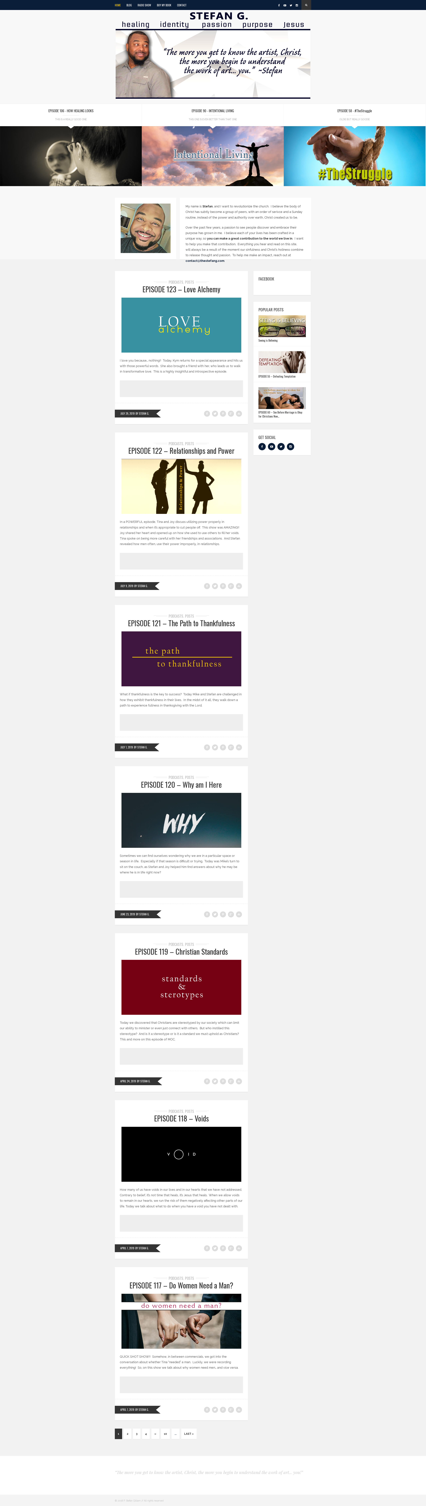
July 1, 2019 (126, 747)
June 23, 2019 (127, 914)
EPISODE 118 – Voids (181, 1118)
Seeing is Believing (268, 340)
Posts (189, 282)
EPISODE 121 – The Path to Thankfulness (181, 623)
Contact (182, 5)
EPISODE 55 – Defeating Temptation (277, 376)
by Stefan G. (142, 413)
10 (165, 1433)
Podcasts (176, 282)
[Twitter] (291, 5)
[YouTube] (285, 5)
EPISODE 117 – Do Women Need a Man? (181, 1285)
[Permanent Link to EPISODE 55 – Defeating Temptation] (282, 372)
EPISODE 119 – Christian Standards (181, 951)
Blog (129, 5)
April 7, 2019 (127, 1248)
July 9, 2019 (126, 586)
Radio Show (144, 5)
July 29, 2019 (127, 413)
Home (118, 5)
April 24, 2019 (128, 1081)
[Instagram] (297, 5)
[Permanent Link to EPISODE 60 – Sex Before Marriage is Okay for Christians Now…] (282, 408)
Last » (189, 1433)
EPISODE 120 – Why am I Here (181, 784)
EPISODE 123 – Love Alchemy (181, 289)
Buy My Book (164, 5)
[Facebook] (279, 5)
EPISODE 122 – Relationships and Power (181, 450)
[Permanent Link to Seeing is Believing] (282, 336)
